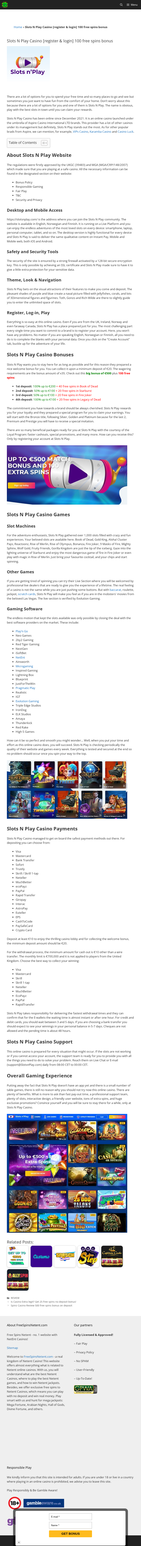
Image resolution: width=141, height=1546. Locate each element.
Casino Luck (125, 132)
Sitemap (12, 1348)
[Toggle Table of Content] (43, 143)
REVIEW (15, 1298)
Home (18, 27)
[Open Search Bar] (121, 4)
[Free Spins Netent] (5, 4)
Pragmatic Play (25, 688)
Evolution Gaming (27, 701)
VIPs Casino (80, 132)
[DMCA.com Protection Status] (37, 1454)
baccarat (115, 590)
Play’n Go (22, 631)
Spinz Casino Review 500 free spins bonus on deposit (41, 1305)
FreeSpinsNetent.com (38, 1356)
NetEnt (20, 657)
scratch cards (26, 594)
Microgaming (24, 666)
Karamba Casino (100, 132)
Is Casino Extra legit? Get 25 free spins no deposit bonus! (43, 1301)
